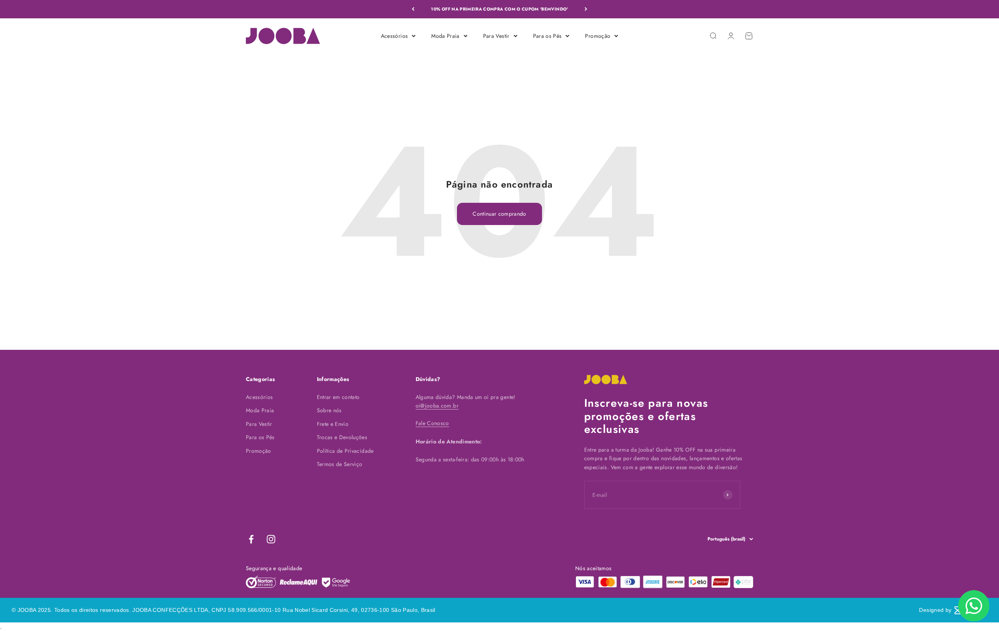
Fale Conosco (432, 423)
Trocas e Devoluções (342, 437)
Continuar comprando (499, 214)
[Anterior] (413, 9)
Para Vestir (496, 35)
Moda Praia (445, 35)
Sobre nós (329, 410)
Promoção (597, 35)
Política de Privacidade (345, 451)
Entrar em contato (338, 397)
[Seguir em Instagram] (271, 539)
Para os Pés (547, 35)
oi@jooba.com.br (437, 405)
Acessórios (394, 35)
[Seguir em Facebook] (251, 539)
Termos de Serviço (340, 464)
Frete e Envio (333, 424)
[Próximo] (586, 9)
